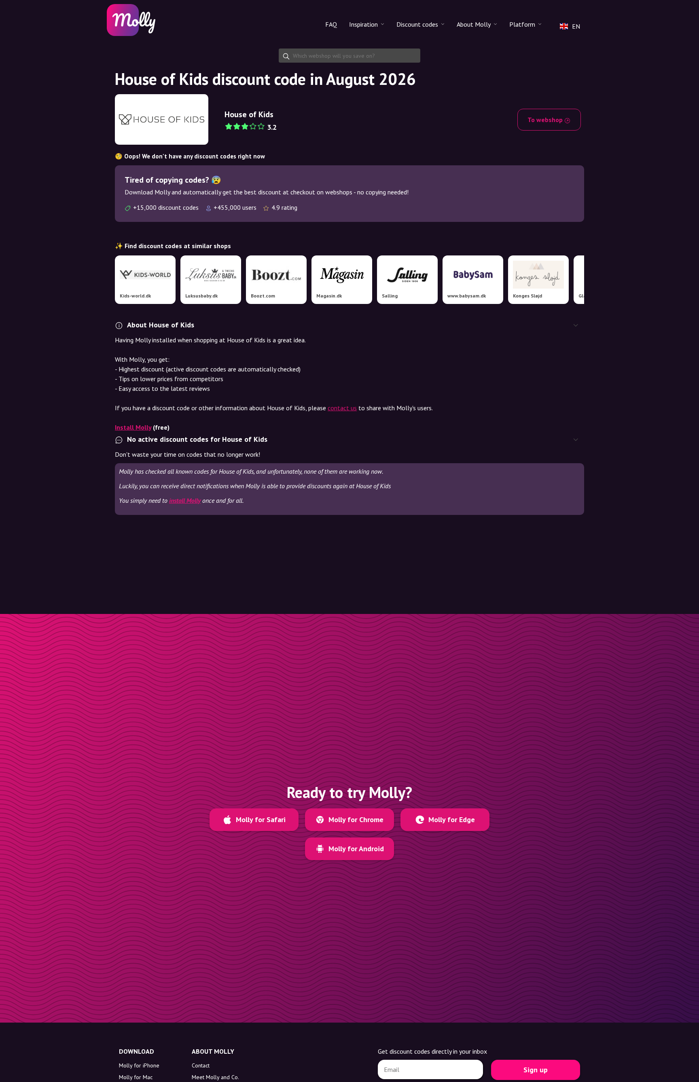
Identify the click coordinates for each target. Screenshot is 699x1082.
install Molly (185, 500)
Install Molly (133, 427)
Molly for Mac (136, 1077)
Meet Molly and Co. (215, 1077)
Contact (201, 1065)
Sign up (535, 1069)
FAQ (331, 24)
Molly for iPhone (139, 1065)
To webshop (545, 120)
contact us (342, 408)
